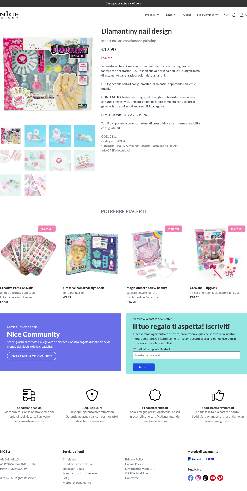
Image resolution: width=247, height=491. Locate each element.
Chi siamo (69, 459)
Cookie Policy (134, 464)
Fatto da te (158, 145)
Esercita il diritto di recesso (80, 473)
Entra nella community (31, 356)
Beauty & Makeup (128, 145)
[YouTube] (213, 478)
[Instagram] (198, 478)
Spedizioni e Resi (74, 468)
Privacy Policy (134, 459)
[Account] (234, 14)
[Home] (9, 15)
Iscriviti (143, 367)
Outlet (187, 14)
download (123, 150)
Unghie (145, 145)
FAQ (66, 478)
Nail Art (172, 145)
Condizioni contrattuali (78, 464)
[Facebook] (191, 478)
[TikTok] (205, 478)
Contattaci (132, 478)
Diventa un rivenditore (140, 468)
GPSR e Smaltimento (138, 473)
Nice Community (207, 14)
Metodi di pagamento (77, 482)
